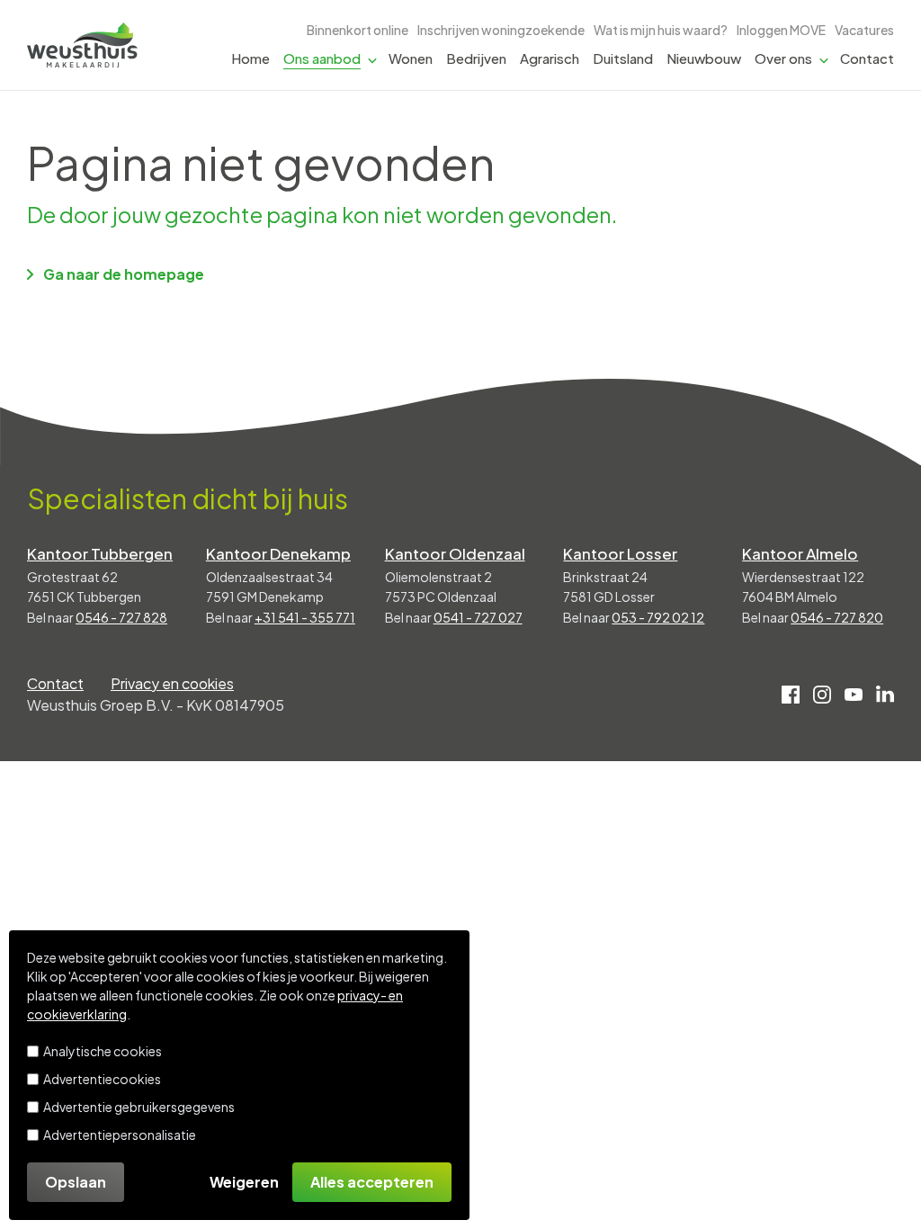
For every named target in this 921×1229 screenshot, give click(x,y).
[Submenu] (372, 59)
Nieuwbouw (703, 58)
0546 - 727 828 (121, 617)
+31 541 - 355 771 (305, 617)
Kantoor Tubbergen (100, 553)
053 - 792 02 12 (658, 617)
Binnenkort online (357, 30)
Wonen (411, 58)
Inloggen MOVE (781, 30)
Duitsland (623, 58)
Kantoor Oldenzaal (455, 553)
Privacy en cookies (172, 683)
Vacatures (864, 30)
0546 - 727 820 (837, 617)
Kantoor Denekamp (278, 553)
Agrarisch (549, 58)
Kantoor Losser (620, 553)
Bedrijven (476, 58)
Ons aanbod (322, 58)
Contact (867, 58)
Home (250, 58)
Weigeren (244, 1181)
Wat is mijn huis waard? (661, 30)
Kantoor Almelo (800, 553)
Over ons (783, 58)
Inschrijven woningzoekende (501, 30)
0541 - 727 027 (478, 617)
